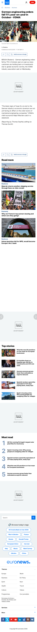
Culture (4, 590)
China (24, 553)
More (3, 612)
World (21, 573)
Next (21, 582)
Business (7, 7)
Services (4, 607)
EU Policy (23, 578)
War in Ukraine (13, 534)
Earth (3, 582)
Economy (5, 211)
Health (4, 586)
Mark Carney (27, 548)
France (26, 534)
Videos (22, 590)
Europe (4, 573)
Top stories (8, 346)
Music (16, 548)
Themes (4, 569)
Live (32, 2)
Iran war (27, 544)
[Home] (2, 7)
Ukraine (13, 553)
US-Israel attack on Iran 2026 (18, 530)
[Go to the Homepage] (7, 2)
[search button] (33, 518)
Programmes (6, 594)
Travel (22, 586)
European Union (12, 544)
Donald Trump (23, 539)
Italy (6, 548)
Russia (11, 539)
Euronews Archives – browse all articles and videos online (9, 599)
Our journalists (24, 594)
